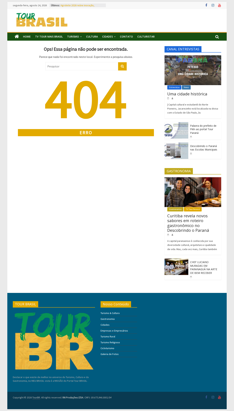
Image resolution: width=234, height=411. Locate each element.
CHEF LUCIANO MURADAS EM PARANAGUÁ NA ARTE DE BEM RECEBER (203, 267)
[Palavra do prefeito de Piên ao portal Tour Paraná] (176, 124)
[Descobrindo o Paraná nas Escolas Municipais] (176, 144)
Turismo (73, 36)
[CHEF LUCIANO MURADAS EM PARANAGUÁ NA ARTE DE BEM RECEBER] (176, 260)
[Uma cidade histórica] (193, 57)
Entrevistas (174, 87)
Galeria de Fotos (110, 354)
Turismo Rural (108, 336)
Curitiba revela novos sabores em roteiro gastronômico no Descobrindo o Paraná (82, 6)
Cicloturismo (107, 348)
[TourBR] (17, 36)
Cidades (107, 36)
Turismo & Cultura (110, 313)
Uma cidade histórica (187, 93)
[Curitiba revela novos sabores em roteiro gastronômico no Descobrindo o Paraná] (193, 179)
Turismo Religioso (110, 342)
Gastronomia (175, 209)
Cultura (92, 36)
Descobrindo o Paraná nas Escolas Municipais (203, 147)
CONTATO (126, 36)
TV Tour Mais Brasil (49, 36)
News (186, 87)
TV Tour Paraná (193, 209)
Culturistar (146, 36)
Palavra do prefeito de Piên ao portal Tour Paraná (203, 129)
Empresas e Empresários (114, 330)
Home (27, 36)
